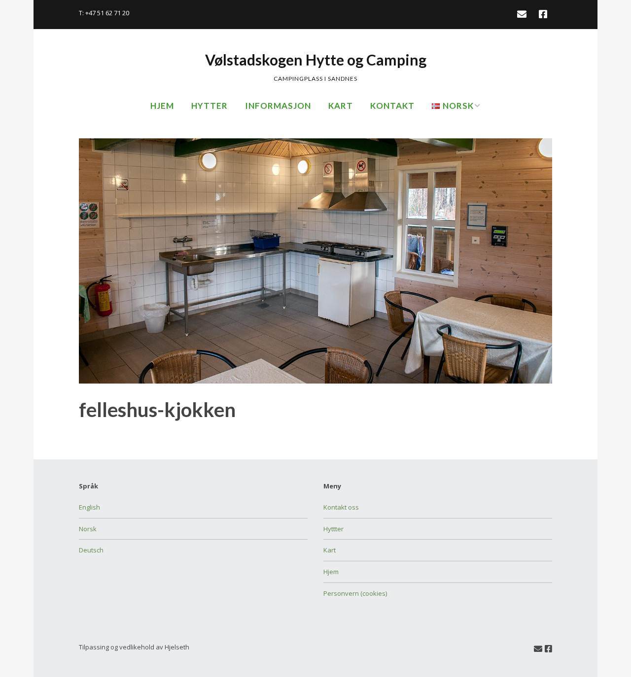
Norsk (88, 528)
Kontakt (392, 105)
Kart (340, 105)
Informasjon (278, 105)
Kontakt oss (341, 507)
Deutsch (91, 550)
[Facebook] (543, 14)
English (89, 507)
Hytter (209, 105)
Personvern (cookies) (355, 593)
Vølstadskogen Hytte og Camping (315, 59)
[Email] (524, 14)
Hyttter (333, 528)
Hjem (162, 105)
